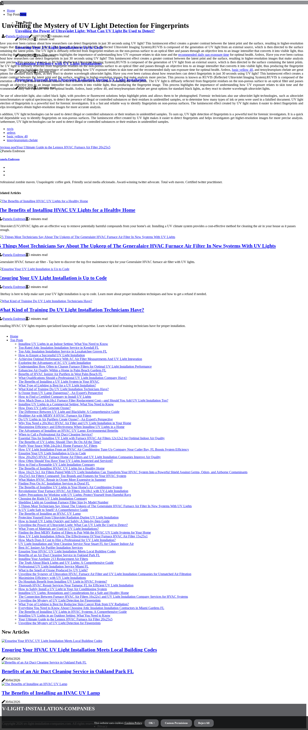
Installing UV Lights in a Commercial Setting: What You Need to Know (66, 404)
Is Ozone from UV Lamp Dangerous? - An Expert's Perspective (60, 393)
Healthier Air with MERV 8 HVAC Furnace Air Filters (54, 415)
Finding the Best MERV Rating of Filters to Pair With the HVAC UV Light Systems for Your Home (84, 532)
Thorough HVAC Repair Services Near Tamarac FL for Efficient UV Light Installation (75, 585)
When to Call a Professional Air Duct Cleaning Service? (55, 434)
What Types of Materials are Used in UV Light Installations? (58, 528)
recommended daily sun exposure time (203, 54)
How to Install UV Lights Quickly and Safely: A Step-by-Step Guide (64, 521)
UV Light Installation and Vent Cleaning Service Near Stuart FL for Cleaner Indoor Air (76, 544)
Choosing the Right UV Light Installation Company (52, 498)
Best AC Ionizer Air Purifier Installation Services (50, 547)
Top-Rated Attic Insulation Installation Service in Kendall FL (58, 347)
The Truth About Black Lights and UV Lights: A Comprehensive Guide (66, 562)
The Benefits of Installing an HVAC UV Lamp (49, 513)
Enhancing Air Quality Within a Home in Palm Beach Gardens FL (62, 370)
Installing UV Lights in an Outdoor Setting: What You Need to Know (64, 615)
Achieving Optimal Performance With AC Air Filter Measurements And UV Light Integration (80, 359)
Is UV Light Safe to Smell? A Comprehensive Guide (53, 510)
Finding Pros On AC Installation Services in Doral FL (54, 483)
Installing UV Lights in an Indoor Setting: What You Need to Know (63, 344)
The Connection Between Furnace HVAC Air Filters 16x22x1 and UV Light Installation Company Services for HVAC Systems (103, 596)
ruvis (10, 129)
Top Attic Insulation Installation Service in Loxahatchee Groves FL (62, 351)
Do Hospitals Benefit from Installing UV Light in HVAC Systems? (62, 581)
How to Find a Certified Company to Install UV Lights (54, 396)
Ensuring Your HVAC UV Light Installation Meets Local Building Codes (67, 551)
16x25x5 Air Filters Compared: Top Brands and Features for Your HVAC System (72, 476)
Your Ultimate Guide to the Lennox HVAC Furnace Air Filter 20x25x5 (65, 619)
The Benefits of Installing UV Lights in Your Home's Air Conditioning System (70, 487)
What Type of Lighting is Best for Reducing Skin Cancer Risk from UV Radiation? (73, 604)
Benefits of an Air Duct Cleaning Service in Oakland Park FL (59, 555)
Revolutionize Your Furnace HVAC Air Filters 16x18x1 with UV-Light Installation (73, 491)
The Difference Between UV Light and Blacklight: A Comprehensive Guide (68, 412)
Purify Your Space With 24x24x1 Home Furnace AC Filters (57, 445)
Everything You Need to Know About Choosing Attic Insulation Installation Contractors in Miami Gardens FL (91, 608)
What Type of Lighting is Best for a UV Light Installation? (57, 385)
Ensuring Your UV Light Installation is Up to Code (52, 453)
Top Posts (16, 340)
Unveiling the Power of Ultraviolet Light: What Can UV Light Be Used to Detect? (85, 31)
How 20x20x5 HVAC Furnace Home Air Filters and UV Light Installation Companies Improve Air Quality (89, 457)
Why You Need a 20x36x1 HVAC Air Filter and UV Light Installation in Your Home (74, 423)
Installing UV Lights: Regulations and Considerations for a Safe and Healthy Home (73, 593)
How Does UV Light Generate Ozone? (44, 408)
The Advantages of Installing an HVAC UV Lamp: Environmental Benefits (68, 430)
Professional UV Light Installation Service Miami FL (53, 566)
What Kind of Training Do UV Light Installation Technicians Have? (63, 389)
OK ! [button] (151, 723)
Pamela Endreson (17, 36)
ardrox (11, 132)
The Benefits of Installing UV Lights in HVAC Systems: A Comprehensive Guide (72, 611)
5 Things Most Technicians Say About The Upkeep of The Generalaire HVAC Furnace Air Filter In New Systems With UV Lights (105, 506)
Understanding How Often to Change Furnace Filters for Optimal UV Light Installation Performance (85, 366)
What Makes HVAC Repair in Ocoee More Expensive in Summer (62, 479)
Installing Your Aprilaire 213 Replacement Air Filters (53, 559)
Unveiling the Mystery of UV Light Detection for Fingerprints (59, 600)
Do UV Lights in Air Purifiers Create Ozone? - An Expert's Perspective (65, 419)
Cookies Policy (133, 723)
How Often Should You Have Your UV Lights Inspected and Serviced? (65, 461)
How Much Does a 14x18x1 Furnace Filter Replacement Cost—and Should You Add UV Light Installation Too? (93, 400)
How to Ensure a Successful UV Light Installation (51, 355)
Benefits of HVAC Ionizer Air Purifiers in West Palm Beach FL (60, 374)
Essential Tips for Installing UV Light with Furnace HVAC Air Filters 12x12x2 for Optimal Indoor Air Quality (91, 438)
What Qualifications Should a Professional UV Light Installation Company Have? (72, 378)
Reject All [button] (204, 723)
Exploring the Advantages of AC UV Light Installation (54, 362)
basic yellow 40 (242, 69)
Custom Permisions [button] (176, 723)
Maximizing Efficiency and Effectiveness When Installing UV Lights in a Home (71, 427)
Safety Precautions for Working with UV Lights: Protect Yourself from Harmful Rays (74, 495)
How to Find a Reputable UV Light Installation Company (56, 464)
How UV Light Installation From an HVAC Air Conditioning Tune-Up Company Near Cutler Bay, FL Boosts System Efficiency (103, 449)
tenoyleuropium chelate (22, 140)
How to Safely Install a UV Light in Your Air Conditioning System (62, 589)
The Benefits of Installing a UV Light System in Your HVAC (58, 381)
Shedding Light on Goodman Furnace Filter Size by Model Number (63, 502)
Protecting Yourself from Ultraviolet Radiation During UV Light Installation (68, 517)
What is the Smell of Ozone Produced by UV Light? (53, 570)
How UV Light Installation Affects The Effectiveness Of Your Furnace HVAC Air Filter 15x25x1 (83, 536)
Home (11, 10)
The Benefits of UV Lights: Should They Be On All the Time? (59, 442)
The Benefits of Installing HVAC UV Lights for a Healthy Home (61, 468)
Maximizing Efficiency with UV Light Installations (52, 578)
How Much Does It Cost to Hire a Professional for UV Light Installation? (67, 540)
